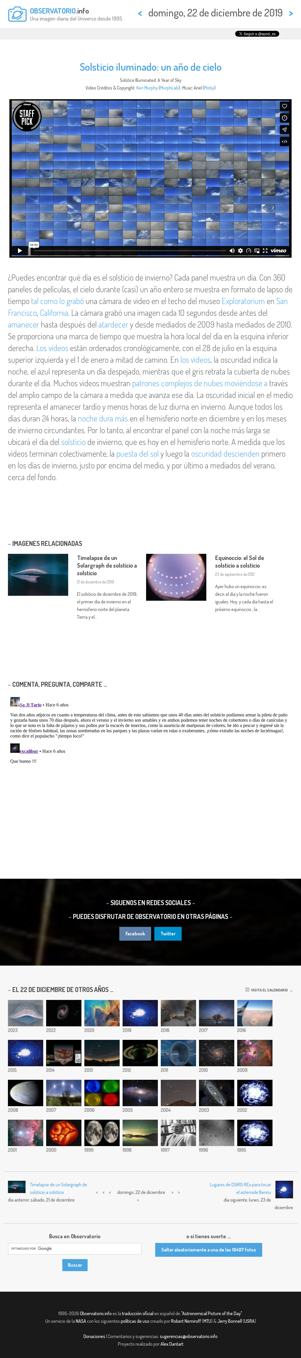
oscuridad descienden (225, 453)
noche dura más (103, 418)
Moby (209, 88)
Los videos (52, 348)
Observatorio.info (96, 1313)
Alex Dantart (171, 1344)
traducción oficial (137, 1313)
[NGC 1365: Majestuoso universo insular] (63, 1013)
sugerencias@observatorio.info (189, 1336)
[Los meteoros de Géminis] (216, 1013)
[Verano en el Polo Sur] (254, 1093)
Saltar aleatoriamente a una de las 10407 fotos (208, 1250)
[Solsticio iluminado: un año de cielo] (140, 1013)
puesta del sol (137, 453)
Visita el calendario (268, 990)
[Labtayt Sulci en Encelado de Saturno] (25, 1093)
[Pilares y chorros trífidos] (102, 1013)
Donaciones (94, 1336)
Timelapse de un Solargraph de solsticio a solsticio (107, 565)
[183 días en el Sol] (25, 1013)
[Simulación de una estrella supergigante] (63, 1133)
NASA (81, 1321)
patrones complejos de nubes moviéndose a (199, 383)
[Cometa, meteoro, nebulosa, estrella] (178, 1093)
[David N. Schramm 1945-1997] (178, 1133)
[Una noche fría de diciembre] (178, 1013)
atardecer (113, 324)
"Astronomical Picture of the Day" (211, 1313)
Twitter (167, 934)
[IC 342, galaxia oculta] (216, 1053)
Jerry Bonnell (229, 1321)
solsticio (73, 441)
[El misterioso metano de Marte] (63, 1053)
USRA (249, 1321)
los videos (195, 359)
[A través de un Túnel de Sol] (178, 1053)
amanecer (23, 324)
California (54, 312)
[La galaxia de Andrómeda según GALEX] (216, 1093)
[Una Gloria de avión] (254, 1013)
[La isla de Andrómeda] (140, 1093)
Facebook (135, 934)
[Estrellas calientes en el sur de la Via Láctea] (25, 1133)
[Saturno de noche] (140, 1053)
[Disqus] (150, 768)
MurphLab (169, 88)
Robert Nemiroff (186, 1321)
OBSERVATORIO (53, 10)
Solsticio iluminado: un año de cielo (151, 66)
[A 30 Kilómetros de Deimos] (216, 1133)
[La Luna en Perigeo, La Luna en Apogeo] (102, 1133)
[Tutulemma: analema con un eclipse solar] (102, 1053)
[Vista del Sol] (102, 1093)
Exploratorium (243, 301)
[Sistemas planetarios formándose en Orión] (254, 1053)
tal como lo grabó (57, 301)
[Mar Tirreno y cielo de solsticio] (63, 1093)
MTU (207, 1321)
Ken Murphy (147, 88)
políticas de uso (135, 1321)
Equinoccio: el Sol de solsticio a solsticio (239, 561)
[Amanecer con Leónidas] (140, 1133)
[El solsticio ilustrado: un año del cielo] (25, 1053)
